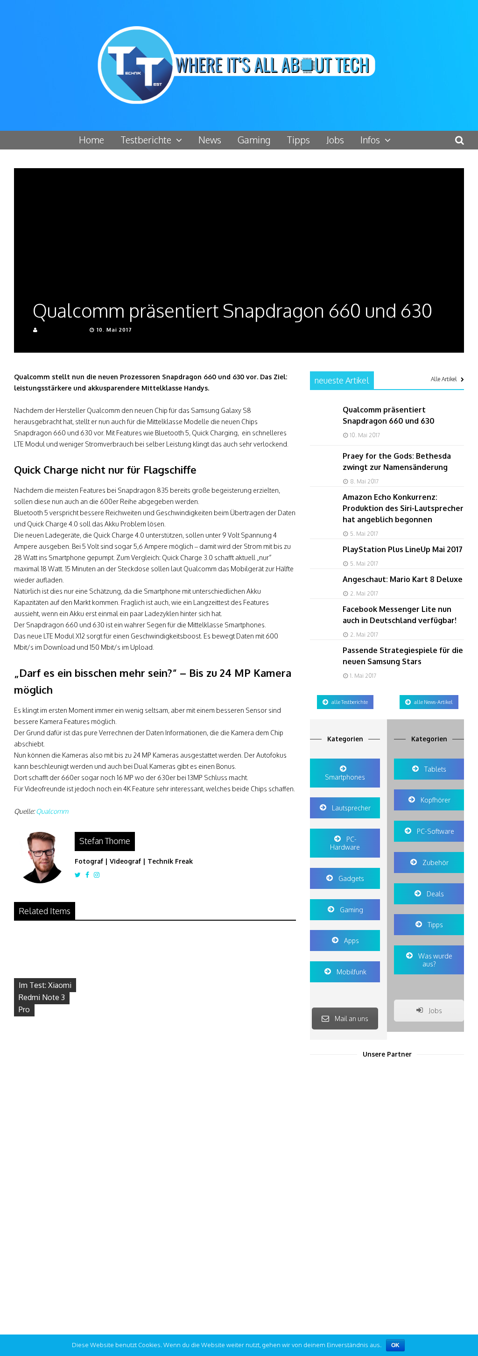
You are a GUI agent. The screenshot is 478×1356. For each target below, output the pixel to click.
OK (395, 1345)
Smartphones (345, 777)
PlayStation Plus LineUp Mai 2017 (403, 549)
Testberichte (145, 140)
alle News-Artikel (433, 702)
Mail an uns (351, 1018)
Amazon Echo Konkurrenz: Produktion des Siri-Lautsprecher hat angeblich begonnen (403, 508)
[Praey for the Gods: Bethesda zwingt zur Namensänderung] (321, 471)
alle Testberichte (349, 702)
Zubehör (435, 862)
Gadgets (350, 878)
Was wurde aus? (434, 960)
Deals (434, 894)
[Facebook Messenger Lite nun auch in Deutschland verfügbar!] (321, 624)
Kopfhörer (434, 800)
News (209, 140)
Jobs (335, 140)
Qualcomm (52, 811)
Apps (351, 940)
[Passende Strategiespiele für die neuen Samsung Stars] (321, 665)
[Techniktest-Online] (239, 110)
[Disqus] (155, 1171)
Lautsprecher (350, 808)
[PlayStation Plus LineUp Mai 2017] (321, 564)
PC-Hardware (345, 843)
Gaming (254, 140)
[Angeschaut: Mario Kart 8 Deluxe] (321, 594)
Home (91, 140)
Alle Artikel (444, 379)
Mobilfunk (350, 972)
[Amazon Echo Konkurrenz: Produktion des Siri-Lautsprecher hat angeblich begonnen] (321, 512)
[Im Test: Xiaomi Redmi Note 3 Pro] (59, 1022)
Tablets (434, 769)
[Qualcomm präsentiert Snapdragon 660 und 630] (321, 425)
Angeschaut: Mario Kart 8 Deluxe (403, 579)
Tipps (298, 140)
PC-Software (434, 831)
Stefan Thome (61, 330)
